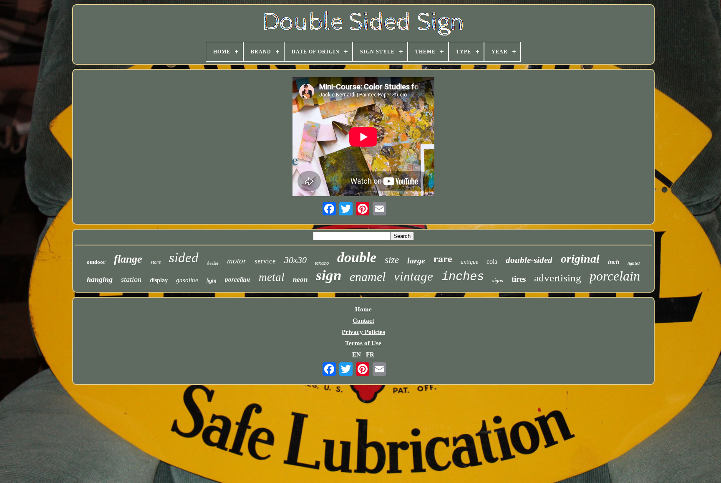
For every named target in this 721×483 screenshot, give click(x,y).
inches (462, 277)
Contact (363, 320)
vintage (413, 276)
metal (272, 277)
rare (443, 258)
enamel (368, 276)
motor (236, 260)
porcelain (615, 275)
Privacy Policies (363, 332)
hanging (100, 279)
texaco (322, 263)
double (356, 257)
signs (497, 280)
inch (613, 261)
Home (363, 309)
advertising (557, 277)
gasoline (187, 280)
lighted (634, 263)
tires (519, 279)
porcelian (237, 279)
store (156, 262)
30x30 (295, 260)
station (131, 279)
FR (370, 354)
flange (128, 259)
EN (356, 354)
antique (469, 262)
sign (328, 275)
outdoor (96, 262)
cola (492, 261)
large (416, 260)
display (159, 280)
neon (300, 279)
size (392, 260)
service (265, 261)
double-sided (529, 260)
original (580, 258)
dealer (213, 263)
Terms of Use (363, 343)
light (212, 281)
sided (184, 257)
